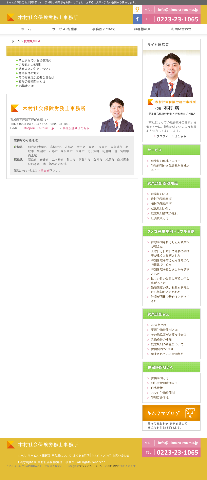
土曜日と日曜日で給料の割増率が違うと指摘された (170, 253)
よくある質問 (81, 455)
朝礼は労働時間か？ (164, 383)
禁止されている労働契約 (35, 60)
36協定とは (26, 86)
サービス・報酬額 (39, 455)
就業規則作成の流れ (164, 213)
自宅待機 (157, 388)
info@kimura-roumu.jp (38, 128)
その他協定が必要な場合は (36, 77)
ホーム (15, 41)
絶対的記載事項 (161, 199)
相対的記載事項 (161, 203)
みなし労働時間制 (163, 392)
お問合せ (44, 170)
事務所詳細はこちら (76, 128)
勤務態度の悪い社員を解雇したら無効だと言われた (170, 289)
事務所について (61, 455)
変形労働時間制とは (32, 81)
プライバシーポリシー (92, 465)
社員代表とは (160, 218)
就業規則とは (160, 194)
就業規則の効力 (161, 208)
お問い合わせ (121, 455)
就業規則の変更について (35, 69)
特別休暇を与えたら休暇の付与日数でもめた (170, 262)
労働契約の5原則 (30, 64)
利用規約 (113, 465)
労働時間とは (160, 378)
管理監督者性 (160, 397)
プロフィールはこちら (171, 136)
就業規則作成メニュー (166, 161)
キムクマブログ (101, 455)
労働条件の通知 (29, 73)
